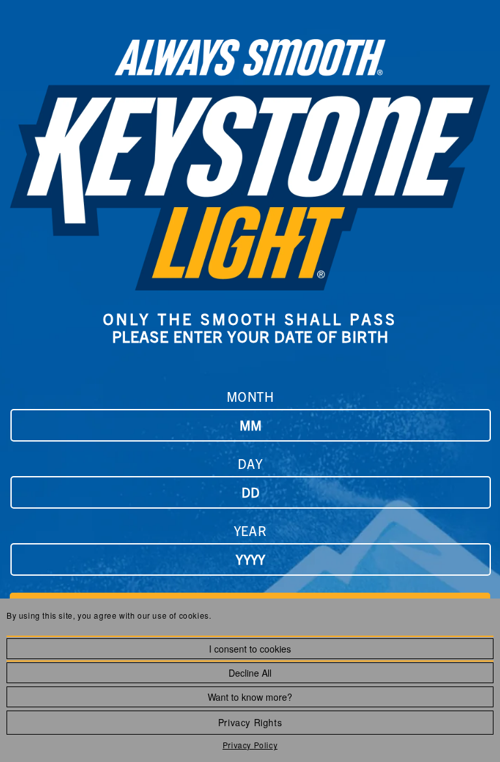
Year (250, 530)
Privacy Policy (250, 744)
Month (250, 396)
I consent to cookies (250, 648)
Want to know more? (250, 696)
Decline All (250, 672)
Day (250, 463)
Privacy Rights (250, 722)
